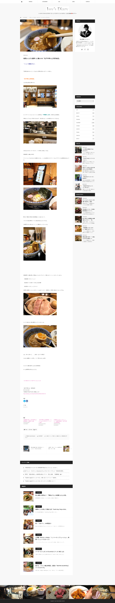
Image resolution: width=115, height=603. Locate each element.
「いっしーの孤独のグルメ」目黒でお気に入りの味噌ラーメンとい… (88, 232)
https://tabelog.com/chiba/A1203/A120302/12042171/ (34, 393)
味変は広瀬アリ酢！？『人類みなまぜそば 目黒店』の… (89, 237)
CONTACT (88, 1)
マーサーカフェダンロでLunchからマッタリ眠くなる (49, 551)
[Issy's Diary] (57, 11)
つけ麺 (47, 436)
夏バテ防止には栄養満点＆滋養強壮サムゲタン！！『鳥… (89, 219)
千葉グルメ (54, 436)
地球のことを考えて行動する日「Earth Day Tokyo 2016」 (51, 509)
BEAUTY (85, 113)
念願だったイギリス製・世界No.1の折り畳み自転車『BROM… (88, 190)
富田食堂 (63, 436)
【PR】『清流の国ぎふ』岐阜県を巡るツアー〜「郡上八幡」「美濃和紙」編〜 (43, 474)
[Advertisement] (85, 74)
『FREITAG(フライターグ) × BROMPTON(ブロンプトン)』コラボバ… (41, 467)
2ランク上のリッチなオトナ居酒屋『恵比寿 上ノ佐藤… (88, 201)
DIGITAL (85, 116)
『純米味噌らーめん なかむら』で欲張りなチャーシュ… (88, 228)
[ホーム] (21, 1)
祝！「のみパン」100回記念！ (43, 523)
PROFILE (30, 1)
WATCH (85, 138)
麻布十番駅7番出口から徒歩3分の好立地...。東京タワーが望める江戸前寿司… (89, 172)
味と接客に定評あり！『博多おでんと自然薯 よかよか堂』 (51, 495)
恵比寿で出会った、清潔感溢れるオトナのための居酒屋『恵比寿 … (88, 204)
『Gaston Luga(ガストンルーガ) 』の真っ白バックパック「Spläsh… (40, 477)
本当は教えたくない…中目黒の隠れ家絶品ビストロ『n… (89, 210)
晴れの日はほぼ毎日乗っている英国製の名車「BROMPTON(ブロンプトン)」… (89, 181)
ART (85, 109)
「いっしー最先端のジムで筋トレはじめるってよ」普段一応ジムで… (88, 153)
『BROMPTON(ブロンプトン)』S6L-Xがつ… (88, 186)
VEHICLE (85, 135)
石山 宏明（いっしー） (85, 39)
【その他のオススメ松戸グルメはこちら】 (32, 380)
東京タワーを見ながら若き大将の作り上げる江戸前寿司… (89, 168)
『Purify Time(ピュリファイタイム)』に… (89, 159)
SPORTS (85, 129)
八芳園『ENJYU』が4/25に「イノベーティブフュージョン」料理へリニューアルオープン (52, 538)
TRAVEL (85, 132)
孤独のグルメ (59, 436)
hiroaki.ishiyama (32, 436)
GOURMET (23, 20)
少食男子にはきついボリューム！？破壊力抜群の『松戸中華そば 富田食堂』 (60, 421)
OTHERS (85, 125)
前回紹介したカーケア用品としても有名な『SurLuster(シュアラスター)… (88, 163)
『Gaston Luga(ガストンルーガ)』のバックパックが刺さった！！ (40, 481)
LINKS (73, 1)
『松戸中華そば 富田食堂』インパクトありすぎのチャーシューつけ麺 (45, 421)
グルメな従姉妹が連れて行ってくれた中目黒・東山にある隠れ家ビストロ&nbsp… (88, 214)
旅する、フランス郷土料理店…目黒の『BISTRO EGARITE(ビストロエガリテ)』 (52, 566)
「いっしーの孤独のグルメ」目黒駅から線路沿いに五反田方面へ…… (88, 241)
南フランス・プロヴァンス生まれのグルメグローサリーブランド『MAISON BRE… (44, 471)
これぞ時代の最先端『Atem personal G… (88, 150)
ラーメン (50, 436)
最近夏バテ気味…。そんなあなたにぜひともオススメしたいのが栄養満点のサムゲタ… (88, 223)
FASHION (85, 119)
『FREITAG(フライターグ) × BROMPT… (88, 177)
